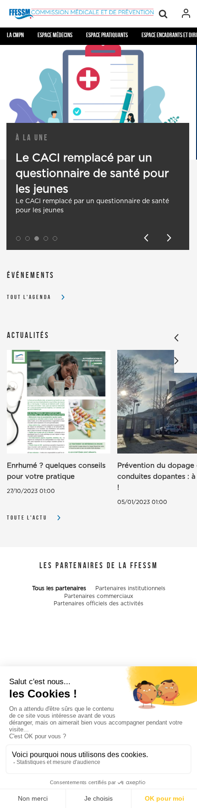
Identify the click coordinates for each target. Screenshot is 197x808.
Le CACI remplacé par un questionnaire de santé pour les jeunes (92, 174)
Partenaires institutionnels (130, 588)
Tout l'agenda (29, 296)
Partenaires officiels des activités (98, 603)
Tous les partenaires (59, 588)
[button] (18, 238)
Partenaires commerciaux (98, 596)
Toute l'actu (27, 517)
